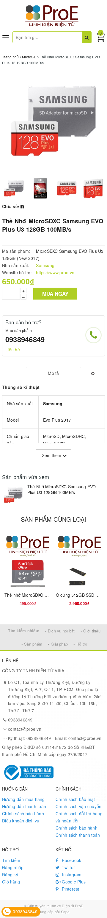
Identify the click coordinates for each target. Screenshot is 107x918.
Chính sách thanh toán (78, 835)
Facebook (71, 860)
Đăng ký (10, 875)
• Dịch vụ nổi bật (60, 631)
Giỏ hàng (11, 882)
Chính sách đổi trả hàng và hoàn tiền (79, 817)
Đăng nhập (12, 867)
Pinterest (70, 889)
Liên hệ (12, 350)
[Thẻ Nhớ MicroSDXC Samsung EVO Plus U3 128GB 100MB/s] (13, 495)
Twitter (68, 867)
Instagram (71, 875)
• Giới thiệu (90, 631)
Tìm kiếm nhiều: (23, 630)
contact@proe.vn (24, 729)
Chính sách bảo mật (75, 799)
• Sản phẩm (32, 644)
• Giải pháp (58, 644)
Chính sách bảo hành (23, 813)
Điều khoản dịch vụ (21, 821)
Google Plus (73, 882)
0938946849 (25, 339)
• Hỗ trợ (80, 644)
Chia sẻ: (10, 206)
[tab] (53, 373)
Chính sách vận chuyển (78, 806)
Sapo (65, 911)
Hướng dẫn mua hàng (23, 799)
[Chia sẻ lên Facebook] (22, 206)
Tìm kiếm (11, 860)
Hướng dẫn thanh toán (24, 806)
